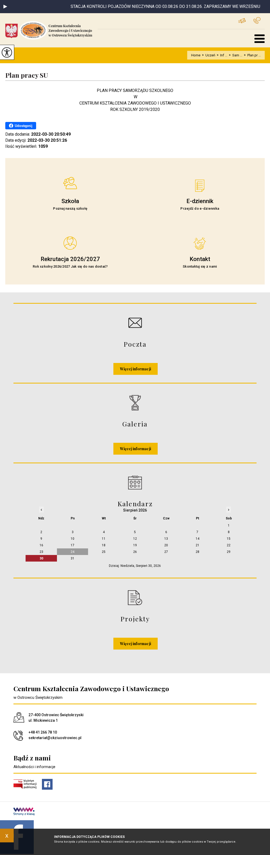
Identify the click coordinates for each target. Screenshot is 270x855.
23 (41, 552)
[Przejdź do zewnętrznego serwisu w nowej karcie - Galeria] (135, 402)
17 (72, 545)
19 (135, 545)
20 (166, 545)
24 (72, 552)
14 (197, 538)
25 (103, 552)
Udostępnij (23, 126)
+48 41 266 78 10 (259, 20)
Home (195, 55)
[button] (5, 6)
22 (228, 545)
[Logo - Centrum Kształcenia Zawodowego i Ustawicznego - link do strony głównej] (51, 30)
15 (228, 538)
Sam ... (235, 55)
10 (72, 538)
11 (103, 538)
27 (166, 552)
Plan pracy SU (26, 75)
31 (72, 558)
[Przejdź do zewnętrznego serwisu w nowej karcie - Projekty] (135, 597)
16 (41, 545)
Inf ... (222, 55)
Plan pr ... (252, 55)
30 (41, 558)
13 (166, 538)
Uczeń (208, 55)
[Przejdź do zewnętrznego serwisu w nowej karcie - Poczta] (135, 323)
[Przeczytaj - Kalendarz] (135, 482)
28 (197, 552)
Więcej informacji (135, 368)
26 (135, 552)
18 (103, 545)
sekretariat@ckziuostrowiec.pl (245, 20)
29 (228, 552)
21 (197, 545)
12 (135, 538)
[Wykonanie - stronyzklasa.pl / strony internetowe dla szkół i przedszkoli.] (24, 812)
